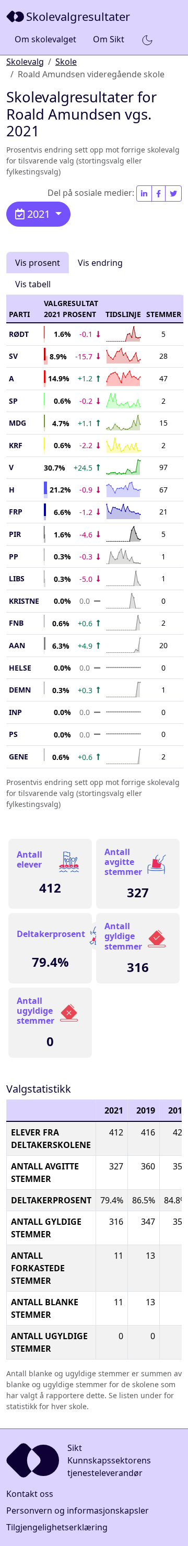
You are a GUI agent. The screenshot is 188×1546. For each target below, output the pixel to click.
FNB (16, 623)
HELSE (20, 668)
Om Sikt (108, 39)
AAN (17, 645)
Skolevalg (25, 61)
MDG (17, 423)
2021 (39, 214)
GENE (18, 757)
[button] (147, 40)
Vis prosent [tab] (37, 262)
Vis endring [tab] (100, 262)
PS (13, 734)
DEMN (20, 690)
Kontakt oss (29, 1494)
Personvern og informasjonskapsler (77, 1510)
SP (13, 401)
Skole (66, 61)
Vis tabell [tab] (33, 284)
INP (15, 712)
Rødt (19, 334)
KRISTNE (24, 601)
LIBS (17, 578)
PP (13, 556)
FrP (15, 512)
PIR (15, 534)
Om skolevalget (45, 39)
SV (13, 356)
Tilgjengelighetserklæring (57, 1527)
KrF (15, 445)
